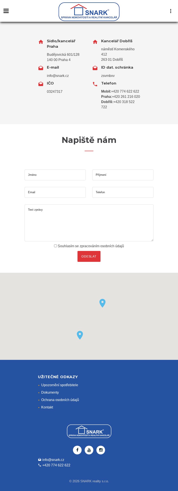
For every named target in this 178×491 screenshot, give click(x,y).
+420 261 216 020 (126, 96)
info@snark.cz (58, 76)
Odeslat (89, 256)
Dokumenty (50, 392)
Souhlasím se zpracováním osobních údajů (91, 246)
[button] (102, 303)
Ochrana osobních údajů (60, 400)
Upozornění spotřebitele (59, 385)
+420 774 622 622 (125, 91)
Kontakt (47, 407)
